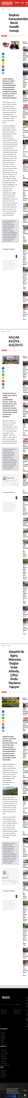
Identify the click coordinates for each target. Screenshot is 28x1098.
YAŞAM (8, 645)
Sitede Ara (3, 1070)
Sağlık (2, 1044)
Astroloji (3, 1077)
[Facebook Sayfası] (1, 1004)
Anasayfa (3, 9)
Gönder (16, 256)
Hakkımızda (3, 1009)
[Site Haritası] (18, 1004)
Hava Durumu (4, 1049)
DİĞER (8, 331)
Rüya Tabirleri (4, 1075)
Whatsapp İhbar (17, 1011)
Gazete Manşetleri (5, 1065)
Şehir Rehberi (4, 1063)
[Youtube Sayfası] (10, 1004)
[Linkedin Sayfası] (12, 1004)
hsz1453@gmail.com (12, 480)
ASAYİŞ (3, 1042)
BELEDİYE (3, 1037)
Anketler (3, 1072)
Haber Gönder (17, 1013)
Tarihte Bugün (4, 1058)
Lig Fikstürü (3, 1056)
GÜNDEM (17, 2)
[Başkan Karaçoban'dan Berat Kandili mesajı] (10, 45)
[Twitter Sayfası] (4, 1004)
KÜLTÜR (3, 1039)
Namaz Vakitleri (4, 1053)
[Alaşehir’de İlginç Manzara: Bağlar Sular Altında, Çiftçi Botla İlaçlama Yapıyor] (10, 702)
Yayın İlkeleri (4, 1011)
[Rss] (15, 1004)
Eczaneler (3, 1055)
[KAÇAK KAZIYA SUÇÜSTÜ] (10, 359)
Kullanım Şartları (17, 1009)
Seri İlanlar (3, 1061)
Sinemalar (3, 1060)
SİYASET (9, 9)
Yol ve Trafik (4, 1051)
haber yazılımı (3, 1091)
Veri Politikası (4, 1013)
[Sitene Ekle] (21, 1004)
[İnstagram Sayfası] (7, 1004)
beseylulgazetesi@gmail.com (9, 880)
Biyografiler (3, 1074)
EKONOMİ (3, 1035)
